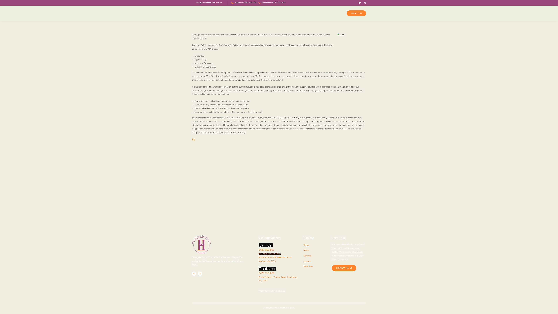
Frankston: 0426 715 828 (273, 3)
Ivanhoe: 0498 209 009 (245, 3)
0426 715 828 (266, 273)
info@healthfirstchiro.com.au (209, 3)
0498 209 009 (266, 249)
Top (193, 139)
